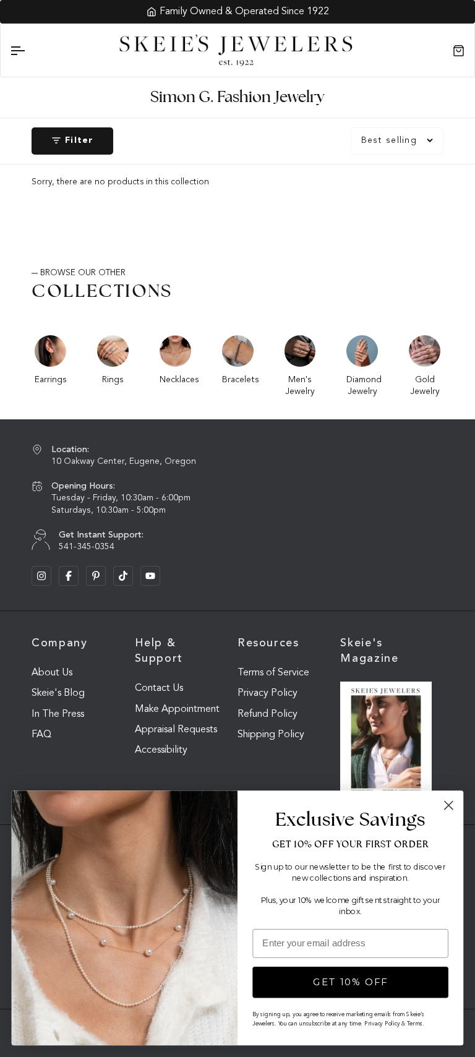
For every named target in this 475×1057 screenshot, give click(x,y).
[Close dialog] (449, 805)
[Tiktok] (123, 576)
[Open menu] (28, 50)
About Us (52, 673)
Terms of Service (273, 673)
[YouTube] (150, 576)
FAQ (41, 735)
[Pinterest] (96, 576)
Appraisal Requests (176, 730)
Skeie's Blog (58, 693)
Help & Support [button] (159, 651)
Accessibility (161, 750)
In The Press (58, 714)
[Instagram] (41, 576)
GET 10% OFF (350, 982)
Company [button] (59, 643)
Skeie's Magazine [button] (369, 651)
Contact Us (159, 688)
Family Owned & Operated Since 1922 (244, 12)
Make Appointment (177, 709)
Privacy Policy (267, 693)
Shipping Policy (271, 735)
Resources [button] (268, 643)
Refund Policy (267, 714)
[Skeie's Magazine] (385, 741)
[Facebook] (69, 576)
